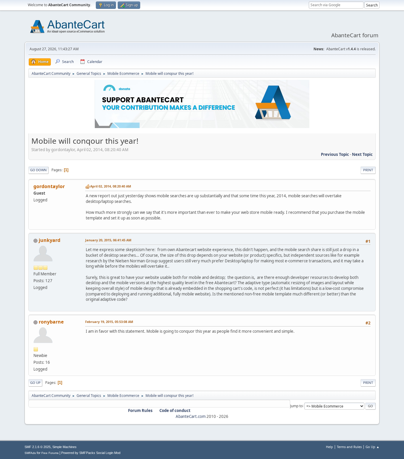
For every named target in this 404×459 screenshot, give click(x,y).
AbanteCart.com (191, 416)
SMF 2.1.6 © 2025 (38, 447)
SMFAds (30, 453)
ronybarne (51, 322)
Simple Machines (64, 447)
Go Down (38, 170)
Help (329, 447)
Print (368, 170)
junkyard (49, 240)
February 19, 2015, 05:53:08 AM (109, 321)
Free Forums (50, 453)
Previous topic (335, 154)
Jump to (296, 405)
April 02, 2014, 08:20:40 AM (110, 186)
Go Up (35, 382)
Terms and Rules (349, 447)
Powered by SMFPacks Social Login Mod (90, 453)
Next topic (362, 154)
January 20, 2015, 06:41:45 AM (108, 240)
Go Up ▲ (372, 447)
